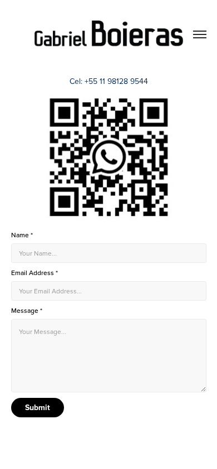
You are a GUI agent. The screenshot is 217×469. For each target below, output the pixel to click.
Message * (26, 310)
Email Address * (34, 272)
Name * (22, 235)
